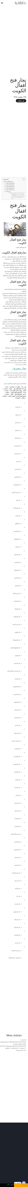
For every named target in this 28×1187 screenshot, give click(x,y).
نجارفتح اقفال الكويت (10, 184)
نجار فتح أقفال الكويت (10, 183)
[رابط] (21, 3)
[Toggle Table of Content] (23, 179)
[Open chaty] (24, 1183)
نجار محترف (8, 191)
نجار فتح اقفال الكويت (8, 181)
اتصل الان (10, 1184)
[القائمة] (2, 3)
